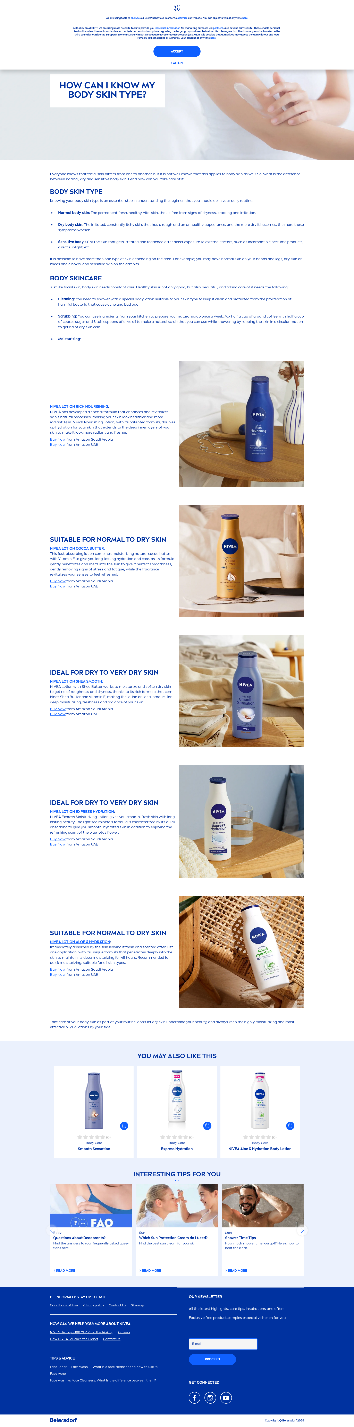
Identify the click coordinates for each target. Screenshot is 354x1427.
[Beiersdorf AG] (63, 1421)
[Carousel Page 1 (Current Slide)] (175, 1180)
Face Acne (58, 1374)
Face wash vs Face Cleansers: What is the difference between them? (103, 1380)
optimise (182, 18)
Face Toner (58, 1367)
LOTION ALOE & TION (80, 942)
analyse (135, 18)
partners (218, 28)
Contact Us (117, 1305)
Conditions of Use (64, 1305)
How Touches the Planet (74, 1339)
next (302, 1230)
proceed (212, 1359)
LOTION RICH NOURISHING (79, 406)
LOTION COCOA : (77, 548)
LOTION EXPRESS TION (82, 811)
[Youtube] (226, 1398)
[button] (124, 1126)
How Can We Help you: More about (90, 1324)
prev (51, 1230)
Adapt (178, 63)
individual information (167, 28)
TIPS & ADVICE (62, 1358)
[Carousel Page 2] (178, 1180)
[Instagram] (210, 1398)
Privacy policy (93, 1305)
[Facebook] (194, 1398)
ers (124, 1332)
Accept (177, 51)
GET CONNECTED (204, 1382)
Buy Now (58, 439)
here (245, 18)
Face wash (79, 1367)
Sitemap (137, 1305)
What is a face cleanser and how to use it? (125, 1367)
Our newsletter (205, 1297)
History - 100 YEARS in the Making (81, 1332)
